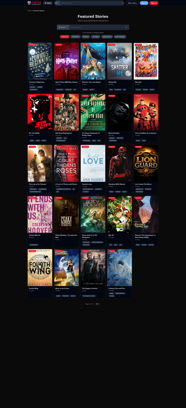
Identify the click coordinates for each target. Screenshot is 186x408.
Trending (96, 37)
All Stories (75, 37)
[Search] (126, 27)
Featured (65, 37)
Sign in (144, 3)
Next (97, 304)
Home (30, 11)
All (56, 3)
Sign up (154, 3)
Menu (49, 3)
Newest (85, 37)
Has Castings (120, 37)
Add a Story (132, 3)
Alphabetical (107, 37)
